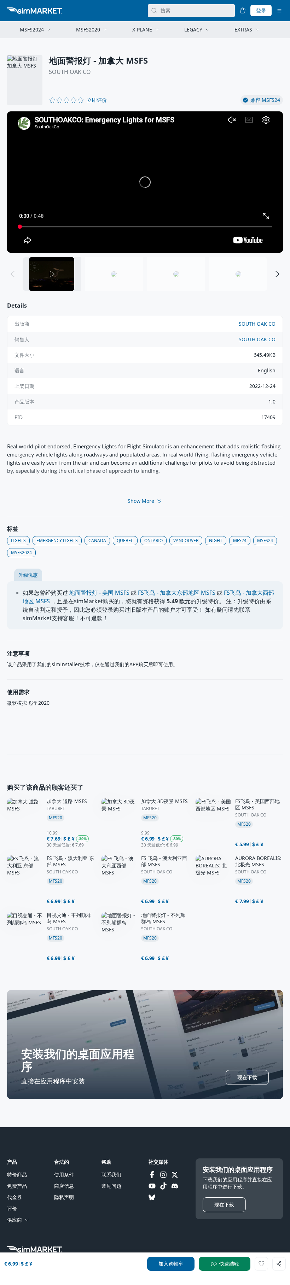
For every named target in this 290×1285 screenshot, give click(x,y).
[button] (97, 100)
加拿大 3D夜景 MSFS (164, 801)
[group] (145, 182)
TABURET (56, 809)
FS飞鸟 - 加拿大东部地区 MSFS (176, 593)
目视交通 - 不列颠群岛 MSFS (69, 918)
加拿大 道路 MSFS (67, 801)
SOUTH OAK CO (70, 72)
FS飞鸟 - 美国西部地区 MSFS (257, 804)
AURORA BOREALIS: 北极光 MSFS (258, 861)
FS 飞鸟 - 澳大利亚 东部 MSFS (70, 861)
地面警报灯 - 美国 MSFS (99, 593)
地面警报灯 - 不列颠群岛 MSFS (163, 918)
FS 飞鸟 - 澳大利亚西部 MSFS (164, 861)
